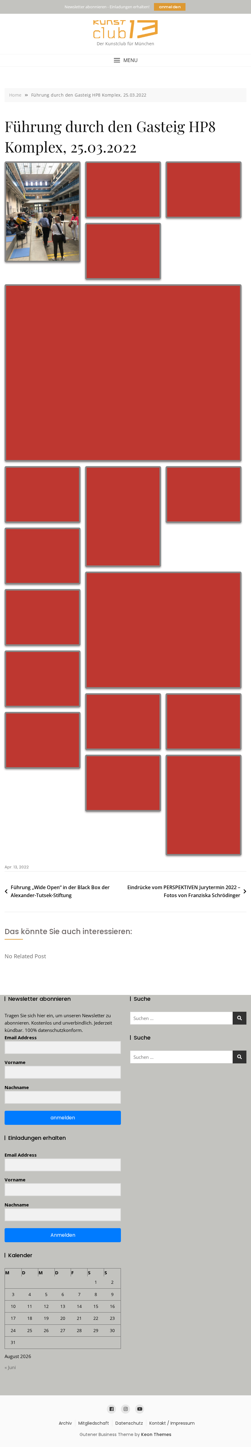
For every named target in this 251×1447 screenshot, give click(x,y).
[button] (125, 60)
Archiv (65, 1423)
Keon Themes (156, 1434)
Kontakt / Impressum (172, 1423)
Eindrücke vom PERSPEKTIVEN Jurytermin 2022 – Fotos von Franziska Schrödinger (183, 891)
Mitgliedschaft (93, 1423)
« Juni (10, 1367)
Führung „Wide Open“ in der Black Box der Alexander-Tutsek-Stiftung (60, 891)
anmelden (170, 7)
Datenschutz (129, 1423)
